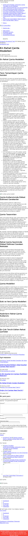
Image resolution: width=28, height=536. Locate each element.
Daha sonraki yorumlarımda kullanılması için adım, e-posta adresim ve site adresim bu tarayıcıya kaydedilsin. (13, 427)
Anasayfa (2, 41)
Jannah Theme (4, 531)
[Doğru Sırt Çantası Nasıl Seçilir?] (10, 387)
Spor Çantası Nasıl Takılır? (11, 20)
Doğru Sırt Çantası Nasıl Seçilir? (11, 390)
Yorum (2, 403)
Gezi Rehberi (7, 33)
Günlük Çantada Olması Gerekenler (14, 10)
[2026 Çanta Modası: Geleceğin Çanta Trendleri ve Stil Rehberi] (8, 445)
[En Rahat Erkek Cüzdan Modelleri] (3, 380)
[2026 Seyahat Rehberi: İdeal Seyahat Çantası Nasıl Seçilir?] (14, 362)
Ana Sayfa (6, 30)
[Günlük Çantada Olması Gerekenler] (14, 460)
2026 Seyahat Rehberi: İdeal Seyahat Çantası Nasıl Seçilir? (13, 365)
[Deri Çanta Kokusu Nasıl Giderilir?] (13, 455)
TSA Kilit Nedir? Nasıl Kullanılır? (12, 14)
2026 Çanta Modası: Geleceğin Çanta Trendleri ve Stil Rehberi (14, 5)
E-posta (2, 418)
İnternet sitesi (4, 421)
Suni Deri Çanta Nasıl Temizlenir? (13, 12)
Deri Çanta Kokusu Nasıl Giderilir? (13, 9)
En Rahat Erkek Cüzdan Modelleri (12, 383)
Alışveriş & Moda (9, 35)
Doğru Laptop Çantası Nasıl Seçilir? (13, 439)
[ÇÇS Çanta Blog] (5, 25)
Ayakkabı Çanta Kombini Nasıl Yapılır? (14, 13)
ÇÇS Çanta (3, 510)
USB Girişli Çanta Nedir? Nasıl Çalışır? (14, 19)
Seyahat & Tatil (8, 32)
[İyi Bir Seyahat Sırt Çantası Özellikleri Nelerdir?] (7, 371)
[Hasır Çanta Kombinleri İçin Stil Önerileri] (7, 451)
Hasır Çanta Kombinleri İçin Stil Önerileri (15, 7)
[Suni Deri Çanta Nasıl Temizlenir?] (11, 474)
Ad (1, 415)
